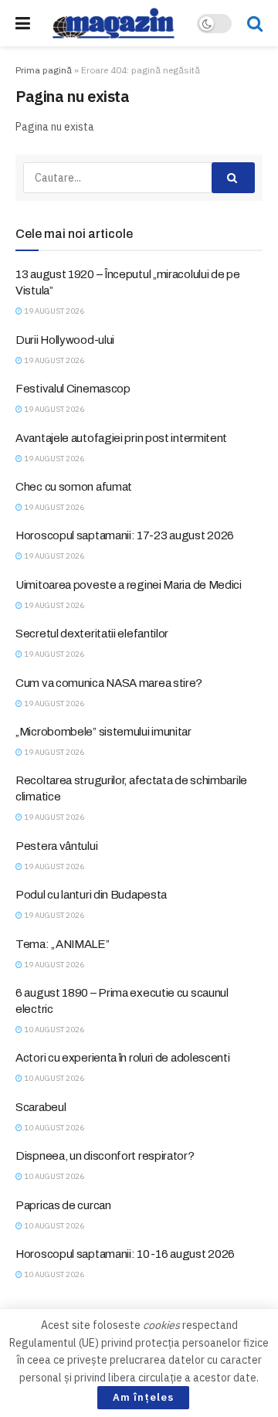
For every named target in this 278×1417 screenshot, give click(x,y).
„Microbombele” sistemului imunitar (103, 731)
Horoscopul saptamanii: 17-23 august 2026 (124, 535)
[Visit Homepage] (114, 23)
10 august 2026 (53, 1030)
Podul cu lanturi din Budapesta (91, 895)
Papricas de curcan (63, 1205)
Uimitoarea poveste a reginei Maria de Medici (128, 585)
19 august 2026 (53, 311)
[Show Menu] (22, 23)
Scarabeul (40, 1107)
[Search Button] (255, 23)
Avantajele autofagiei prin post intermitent (121, 438)
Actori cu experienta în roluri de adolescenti (122, 1058)
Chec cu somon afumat (73, 487)
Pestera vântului (56, 846)
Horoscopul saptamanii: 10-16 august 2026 (125, 1254)
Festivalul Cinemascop (73, 388)
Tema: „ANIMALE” (62, 944)
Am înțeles (143, 1397)
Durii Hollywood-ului (64, 340)
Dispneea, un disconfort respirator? (105, 1156)
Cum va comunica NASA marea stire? (108, 683)
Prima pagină (43, 70)
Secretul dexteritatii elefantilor (91, 633)
